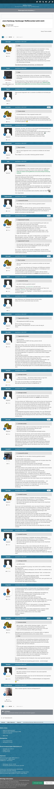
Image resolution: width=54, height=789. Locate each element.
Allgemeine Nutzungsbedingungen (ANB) (12, 731)
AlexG (8, 276)
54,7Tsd (8, 385)
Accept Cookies (38, 782)
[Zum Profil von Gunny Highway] (8, 692)
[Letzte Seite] (14, 37)
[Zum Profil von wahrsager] (3, 25)
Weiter (10, 37)
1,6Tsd (8, 291)
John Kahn (8, 332)
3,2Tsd (8, 139)
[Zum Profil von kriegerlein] (8, 591)
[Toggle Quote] (17, 45)
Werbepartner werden (8, 742)
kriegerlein (8, 584)
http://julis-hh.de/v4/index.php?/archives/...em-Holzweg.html (29, 64)
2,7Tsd (8, 599)
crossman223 (8, 143)
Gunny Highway (8, 685)
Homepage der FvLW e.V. (8, 748)
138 (8, 103)
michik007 (8, 449)
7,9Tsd (8, 699)
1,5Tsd (8, 544)
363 (9, 463)
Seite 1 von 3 (19, 37)
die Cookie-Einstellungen (21, 784)
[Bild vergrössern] (27, 121)
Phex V (8, 89)
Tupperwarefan (8, 125)
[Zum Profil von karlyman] (8, 377)
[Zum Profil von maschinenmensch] (8, 537)
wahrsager (10, 24)
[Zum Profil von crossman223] (8, 150)
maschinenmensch (8, 530)
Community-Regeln (14, 781)
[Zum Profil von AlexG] (8, 283)
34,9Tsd (8, 82)
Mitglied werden (6, 750)
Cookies (6, 783)
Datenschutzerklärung (5, 781)
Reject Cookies (49, 782)
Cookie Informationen (7, 733)
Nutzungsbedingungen (24, 780)
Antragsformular (6, 751)
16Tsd (8, 56)
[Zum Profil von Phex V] (8, 96)
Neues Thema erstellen (46, 31)
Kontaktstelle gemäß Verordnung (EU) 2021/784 (13, 765)
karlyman (8, 370)
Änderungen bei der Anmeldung (26, 10)
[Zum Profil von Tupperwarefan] (8, 132)
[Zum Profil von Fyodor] (8, 75)
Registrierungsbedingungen (9, 730)
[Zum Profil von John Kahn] (8, 339)
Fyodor (8, 68)
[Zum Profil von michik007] (8, 456)
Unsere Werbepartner (7, 740)
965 (9, 157)
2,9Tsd (8, 346)
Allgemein (16, 26)
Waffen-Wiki (5, 735)
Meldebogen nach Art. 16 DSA (9, 764)
